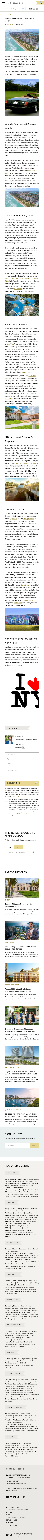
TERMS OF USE (11, 1520)
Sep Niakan (10, 24)
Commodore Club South (16, 1312)
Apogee (15, 1253)
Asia (14, 1280)
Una (23, 1221)
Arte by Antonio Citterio (12, 1443)
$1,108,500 (9, 399)
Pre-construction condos (17, 1510)
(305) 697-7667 (20, 744)
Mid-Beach (18, 603)
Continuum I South (11, 1249)
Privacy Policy (16, 796)
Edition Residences (17, 1196)
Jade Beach (17, 1416)
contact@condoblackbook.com (17, 1483)
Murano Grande (20, 1257)
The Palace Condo (21, 1217)
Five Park (25, 1262)
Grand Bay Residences (18, 1308)
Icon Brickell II (18, 1213)
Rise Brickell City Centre (22, 1219)
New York (10, 344)
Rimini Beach (16, 1447)
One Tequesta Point (22, 1283)
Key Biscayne (12, 1299)
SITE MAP (9, 1522)
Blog (8, 1515)
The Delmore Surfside (24, 1454)
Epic (11, 1333)
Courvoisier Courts (14, 1287)
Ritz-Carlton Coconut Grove (19, 1394)
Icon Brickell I (22, 1232)
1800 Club (12, 1179)
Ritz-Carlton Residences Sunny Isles (21, 1426)
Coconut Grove (13, 1373)
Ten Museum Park (11, 1331)
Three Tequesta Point (24, 1280)
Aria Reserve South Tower (19, 1194)
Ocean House (15, 1264)
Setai (10, 1255)
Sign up (34, 1145)
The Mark (12, 1208)
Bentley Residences (11, 1413)
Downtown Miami (14, 1325)
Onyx (26, 1196)
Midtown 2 (8, 1358)
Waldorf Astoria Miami (21, 1335)
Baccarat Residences (17, 1230)
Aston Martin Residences (20, 1340)
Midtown (10, 1352)
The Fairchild (20, 1386)
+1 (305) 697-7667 (13, 1481)
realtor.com (18, 289)
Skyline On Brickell (26, 1215)
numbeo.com (26, 372)
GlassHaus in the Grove (18, 1390)
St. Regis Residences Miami (20, 1234)
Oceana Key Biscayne (12, 1306)
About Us (9, 1512)
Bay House (14, 1185)
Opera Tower (22, 1179)
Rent (18, 847)
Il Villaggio (31, 1255)
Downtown (25, 585)
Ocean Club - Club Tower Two (20, 1310)
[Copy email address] (23, 747)
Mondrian (22, 1253)
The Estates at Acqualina (20, 1420)
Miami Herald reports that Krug (25, 463)
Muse (14, 1418)
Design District (29, 519)
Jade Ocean (27, 1416)
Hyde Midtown (26, 1358)
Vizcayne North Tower (17, 1346)
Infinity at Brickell (23, 1208)
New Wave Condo (26, 1181)
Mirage (16, 1445)
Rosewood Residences (18, 1266)
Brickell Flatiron (15, 1228)
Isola (24, 1287)
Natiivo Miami (15, 1337)
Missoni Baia (17, 1192)
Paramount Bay (13, 1181)
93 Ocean (14, 1456)
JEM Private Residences (21, 1344)
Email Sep (18, 747)
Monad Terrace (15, 1262)
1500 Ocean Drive (20, 1255)
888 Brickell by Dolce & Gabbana (21, 1226)
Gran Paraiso (28, 1190)
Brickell (10, 1202)
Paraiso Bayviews (17, 1187)
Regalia (13, 1424)
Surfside (11, 1437)
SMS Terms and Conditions (24, 814)
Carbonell (8, 1280)
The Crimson (25, 1183)
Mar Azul (15, 1314)
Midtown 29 (19, 1365)
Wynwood (13, 519)
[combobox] (20, 852)
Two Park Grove (22, 1380)
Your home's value (13, 1507)
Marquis (16, 1333)
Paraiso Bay (23, 1185)
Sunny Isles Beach (14, 1407)
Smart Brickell (15, 1221)
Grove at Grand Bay (24, 1382)
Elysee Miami (18, 1190)
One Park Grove (10, 1380)
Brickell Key (12, 1274)
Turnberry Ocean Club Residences (25, 1430)
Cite (6, 1179)
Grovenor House (16, 1392)
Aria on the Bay (13, 1183)
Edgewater (11, 1173)
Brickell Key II (11, 1285)
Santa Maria (14, 1215)
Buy (9, 847)
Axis (6, 1208)
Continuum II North (24, 1249)
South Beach (28, 600)
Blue (31, 1194)
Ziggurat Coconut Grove (18, 1399)
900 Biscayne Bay (23, 1331)
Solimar (25, 1447)
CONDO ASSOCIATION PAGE (15, 1517)
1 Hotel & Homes (17, 1259)
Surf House (20, 1449)
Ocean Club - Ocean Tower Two (19, 1316)
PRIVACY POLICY (12, 1525)
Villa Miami (34, 1196)
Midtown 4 (16, 1358)
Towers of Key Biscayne (22, 1319)
